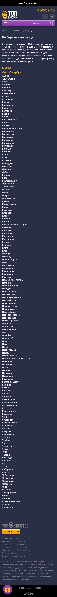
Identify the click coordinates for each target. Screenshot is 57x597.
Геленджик (8, 163)
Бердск (6, 113)
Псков (5, 367)
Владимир (7, 137)
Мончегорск (8, 268)
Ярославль (7, 507)
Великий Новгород (12, 128)
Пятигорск (7, 376)
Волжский (7, 145)
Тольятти (7, 446)
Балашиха (7, 105)
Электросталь (9, 492)
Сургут (5, 428)
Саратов (6, 396)
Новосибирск (9, 312)
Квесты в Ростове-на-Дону (13, 31)
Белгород (7, 110)
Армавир (6, 90)
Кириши (6, 212)
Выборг (6, 154)
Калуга (5, 207)
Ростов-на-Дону (10, 381)
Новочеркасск (9, 317)
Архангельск (8, 93)
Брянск (6, 125)
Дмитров (6, 169)
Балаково (7, 102)
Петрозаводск (9, 355)
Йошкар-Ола (8, 198)
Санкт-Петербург (12, 72)
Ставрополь (8, 419)
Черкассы (7, 483)
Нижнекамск (8, 294)
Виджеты (20, 544)
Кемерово (7, 210)
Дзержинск (8, 166)
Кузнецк (6, 244)
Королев (6, 230)
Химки (5, 472)
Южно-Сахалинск (11, 501)
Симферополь (9, 411)
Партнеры (6, 547)
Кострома (7, 233)
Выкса (5, 157)
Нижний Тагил (9, 300)
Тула (4, 451)
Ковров (6, 218)
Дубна (5, 172)
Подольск (7, 361)
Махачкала (8, 265)
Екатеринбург (9, 180)
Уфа (4, 463)
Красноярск (8, 239)
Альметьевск (8, 78)
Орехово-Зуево (10, 338)
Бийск (5, 116)
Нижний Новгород (11, 297)
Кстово (5, 242)
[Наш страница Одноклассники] (28, 594)
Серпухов (7, 408)
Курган (5, 247)
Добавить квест (11, 532)
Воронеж (7, 151)
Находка (6, 288)
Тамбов (6, 440)
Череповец (8, 481)
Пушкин (6, 370)
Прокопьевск (9, 364)
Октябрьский (9, 329)
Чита (4, 486)
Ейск (4, 177)
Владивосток (9, 131)
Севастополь (8, 399)
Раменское (7, 379)
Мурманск (7, 274)
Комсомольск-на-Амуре (14, 224)
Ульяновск (7, 460)
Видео (4, 544)
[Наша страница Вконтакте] (25, 594)
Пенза (5, 346)
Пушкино (7, 373)
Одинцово (7, 326)
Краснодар (7, 236)
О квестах (6, 550)
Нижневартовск (10, 291)
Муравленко (8, 271)
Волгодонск (8, 142)
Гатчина (6, 160)
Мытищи (6, 277)
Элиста (5, 495)
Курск (5, 250)
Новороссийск (9, 309)
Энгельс (6, 498)
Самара (6, 390)
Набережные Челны (12, 279)
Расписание (7, 539)
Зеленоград (8, 186)
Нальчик (6, 282)
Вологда (6, 148)
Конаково (7, 227)
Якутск (5, 504)
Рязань (5, 387)
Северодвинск (9, 402)
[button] (52, 16)
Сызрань (6, 431)
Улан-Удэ (7, 457)
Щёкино (6, 489)
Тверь (5, 443)
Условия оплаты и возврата (13, 556)
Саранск (6, 393)
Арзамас (6, 87)
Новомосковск (9, 306)
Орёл (5, 344)
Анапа (5, 81)
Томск (5, 448)
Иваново (6, 189)
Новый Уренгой (10, 320)
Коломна (7, 221)
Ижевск (6, 192)
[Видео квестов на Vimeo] (31, 594)
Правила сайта (8, 553)
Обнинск (6, 323)
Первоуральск (9, 349)
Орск (4, 341)
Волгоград (7, 140)
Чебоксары (8, 475)
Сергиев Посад (9, 405)
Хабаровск (7, 469)
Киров (5, 215)
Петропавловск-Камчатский (16, 358)
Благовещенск (9, 119)
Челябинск (7, 478)
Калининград (9, 204)
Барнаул (6, 108)
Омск (5, 332)
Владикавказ (8, 134)
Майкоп (6, 262)
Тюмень (6, 454)
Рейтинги (6, 541)
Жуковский (8, 183)
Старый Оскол (9, 422)
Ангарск (6, 84)
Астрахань (7, 99)
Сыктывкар (8, 434)
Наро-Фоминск (10, 285)
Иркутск (6, 195)
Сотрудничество (23, 550)
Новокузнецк (9, 303)
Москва (6, 68)
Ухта (4, 466)
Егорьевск (7, 175)
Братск (5, 122)
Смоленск (7, 414)
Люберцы (7, 256)
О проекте (21, 541)
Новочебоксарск (11, 314)
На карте (20, 539)
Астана (5, 96)
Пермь (5, 352)
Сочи (4, 416)
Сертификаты (22, 547)
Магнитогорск (9, 259)
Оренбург (7, 335)
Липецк (6, 253)
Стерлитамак (9, 425)
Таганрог (6, 437)
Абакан (6, 75)
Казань (5, 201)
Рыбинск (6, 384)
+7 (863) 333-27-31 (46, 10)
